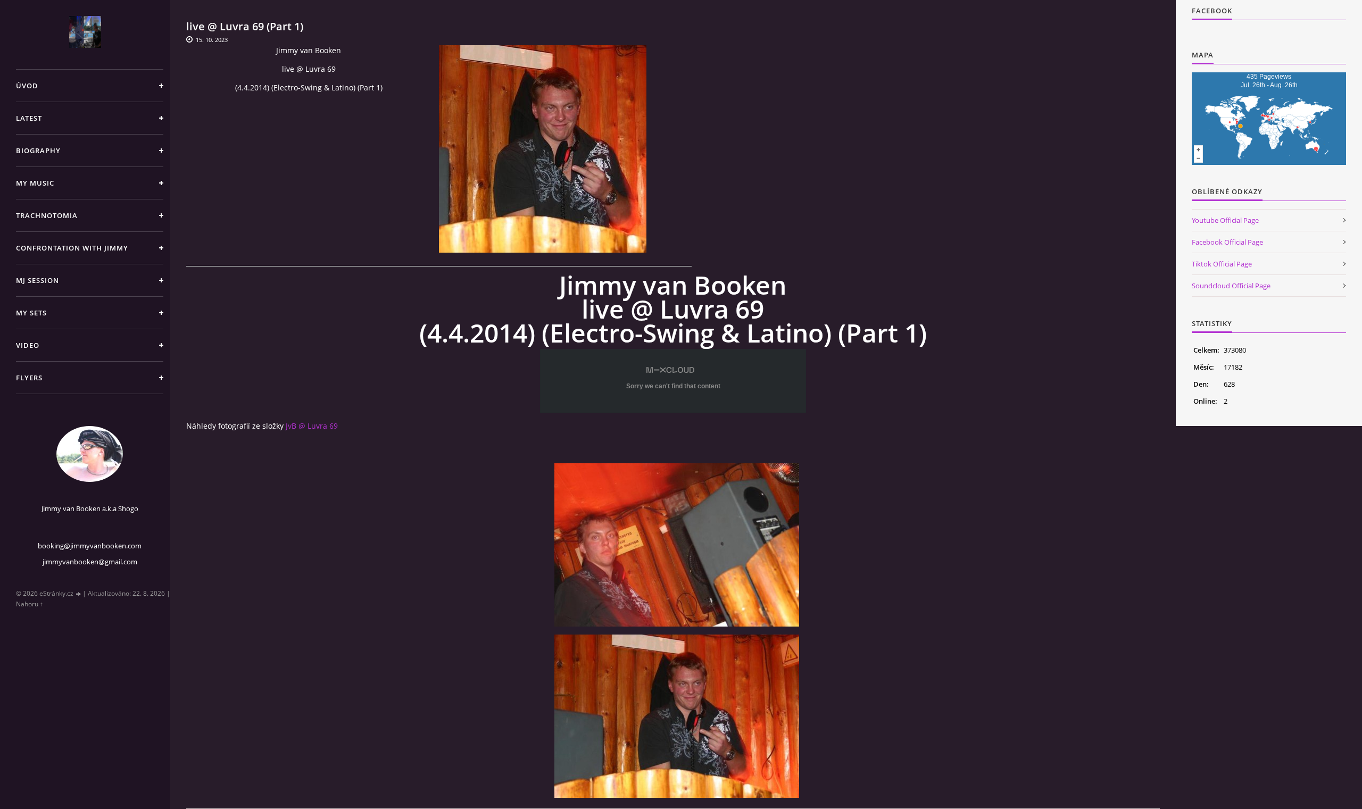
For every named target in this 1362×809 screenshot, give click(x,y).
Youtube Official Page (1225, 220)
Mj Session (37, 280)
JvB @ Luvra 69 (312, 426)
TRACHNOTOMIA (47, 215)
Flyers (29, 377)
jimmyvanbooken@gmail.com (90, 561)
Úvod (27, 85)
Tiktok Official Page (1222, 264)
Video (27, 345)
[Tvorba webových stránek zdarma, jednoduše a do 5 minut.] (78, 594)
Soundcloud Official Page (1231, 285)
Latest (29, 118)
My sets (31, 313)
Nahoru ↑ (29, 603)
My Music (35, 183)
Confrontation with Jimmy (72, 248)
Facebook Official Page (1227, 242)
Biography (38, 150)
